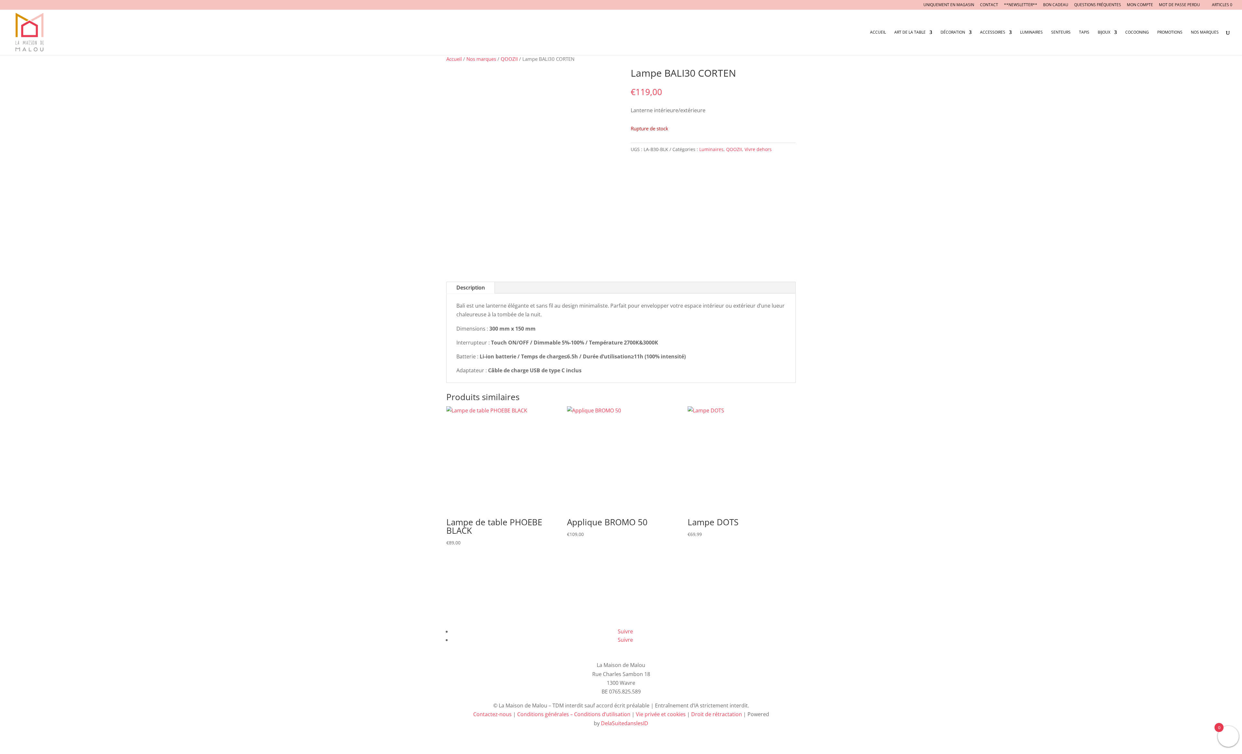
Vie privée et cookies (661, 714)
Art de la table (910, 32)
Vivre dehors (758, 149)
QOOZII (509, 59)
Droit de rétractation (716, 714)
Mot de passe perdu (1179, 5)
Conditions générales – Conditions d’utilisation (573, 714)
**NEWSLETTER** (1020, 5)
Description (470, 287)
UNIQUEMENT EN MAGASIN (948, 5)
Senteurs (1061, 32)
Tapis (1084, 32)
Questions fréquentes (1097, 5)
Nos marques (1205, 32)
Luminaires (1031, 32)
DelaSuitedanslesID (624, 723)
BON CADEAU (1055, 5)
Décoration (953, 32)
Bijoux (1104, 32)
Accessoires (992, 32)
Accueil (878, 32)
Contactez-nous (492, 714)
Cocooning (1137, 32)
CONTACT (989, 5)
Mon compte (1140, 5)
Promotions (1169, 32)
